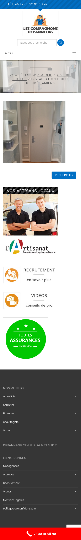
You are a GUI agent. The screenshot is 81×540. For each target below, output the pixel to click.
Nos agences (11, 466)
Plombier (9, 413)
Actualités (9, 396)
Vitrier (7, 430)
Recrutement (11, 483)
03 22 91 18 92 (36, 4)
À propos (8, 474)
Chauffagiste (10, 421)
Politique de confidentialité (19, 508)
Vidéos (7, 491)
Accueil (44, 75)
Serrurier (8, 404)
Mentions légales (13, 500)
